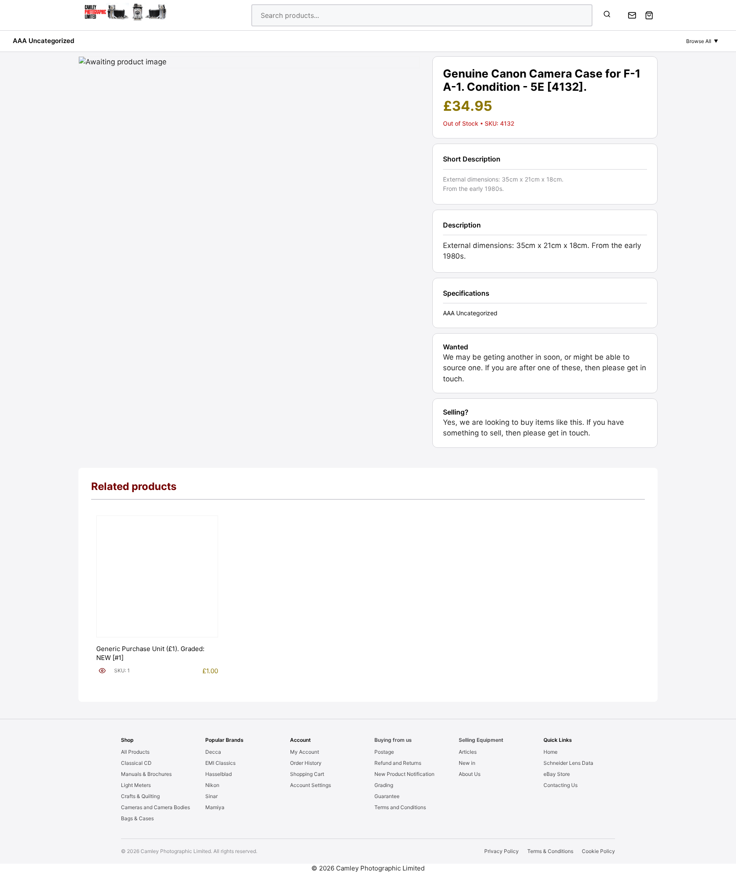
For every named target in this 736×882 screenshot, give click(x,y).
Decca (213, 752)
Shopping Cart (307, 774)
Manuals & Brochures (146, 774)
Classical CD (136, 763)
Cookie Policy (598, 851)
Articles (468, 752)
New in (467, 763)
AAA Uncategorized (43, 41)
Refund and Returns (397, 763)
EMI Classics (220, 763)
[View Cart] (649, 15)
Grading (383, 785)
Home (550, 752)
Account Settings (310, 785)
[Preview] (102, 671)
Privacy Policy (501, 851)
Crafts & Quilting (140, 796)
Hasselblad (218, 774)
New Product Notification (404, 774)
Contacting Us (560, 785)
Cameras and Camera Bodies (155, 807)
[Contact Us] (632, 15)
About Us (469, 774)
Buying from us (393, 740)
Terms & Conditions (550, 851)
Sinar (211, 796)
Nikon (212, 785)
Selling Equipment (481, 740)
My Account (304, 752)
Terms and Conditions (400, 807)
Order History (306, 763)
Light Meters (136, 785)
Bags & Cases (137, 818)
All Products (135, 752)
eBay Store (556, 774)
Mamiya (214, 807)
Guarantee (387, 796)
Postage (384, 752)
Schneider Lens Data (568, 763)
